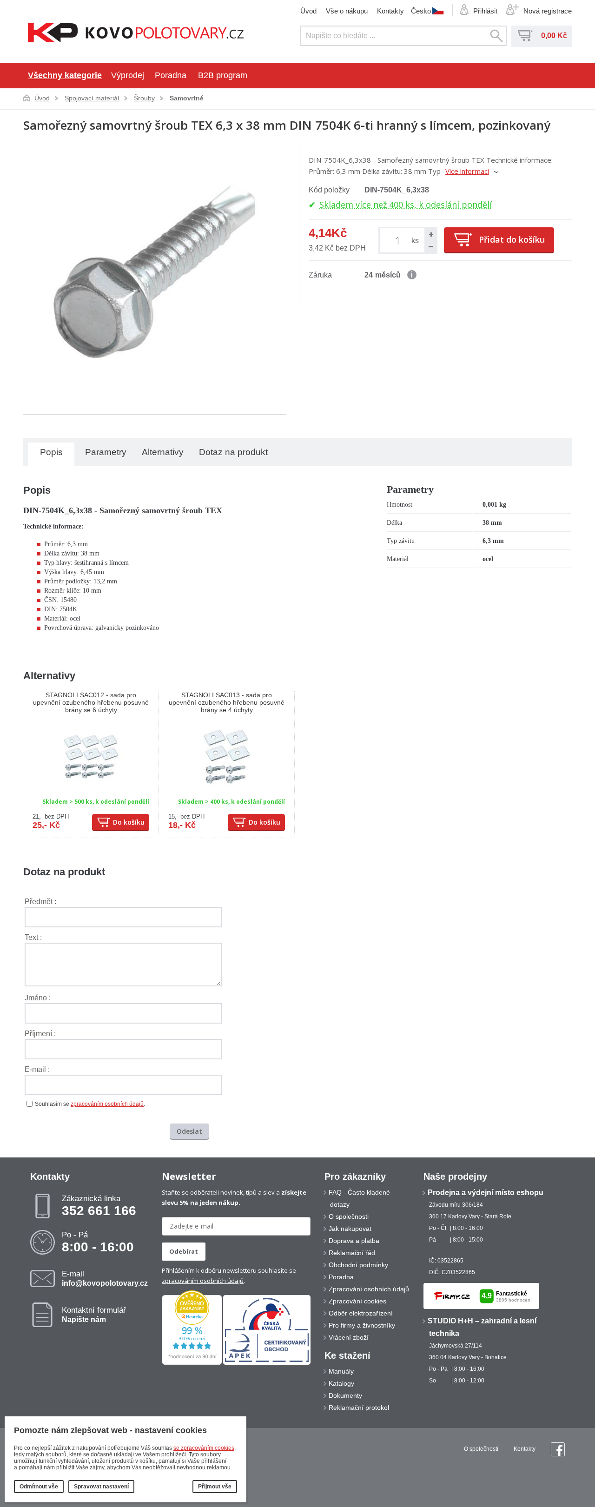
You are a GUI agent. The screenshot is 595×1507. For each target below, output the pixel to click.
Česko (421, 10)
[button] (430, 234)
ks (415, 241)
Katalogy (341, 1383)
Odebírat (183, 1251)
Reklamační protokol (359, 1407)
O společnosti (349, 1216)
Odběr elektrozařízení (361, 1313)
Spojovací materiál (92, 98)
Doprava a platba (354, 1240)
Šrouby (144, 98)
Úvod (308, 11)
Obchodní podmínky (358, 1265)
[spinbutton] (399, 240)
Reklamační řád (352, 1252)
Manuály (341, 1371)
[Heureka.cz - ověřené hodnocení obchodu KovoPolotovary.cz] (192, 1363)
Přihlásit (485, 11)
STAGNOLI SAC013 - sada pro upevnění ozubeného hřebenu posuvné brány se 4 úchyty (226, 702)
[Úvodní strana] (136, 33)
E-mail (105, 1278)
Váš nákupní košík (525, 36)
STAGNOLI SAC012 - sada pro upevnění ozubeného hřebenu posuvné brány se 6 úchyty (91, 702)
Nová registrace (547, 11)
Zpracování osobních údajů (369, 1289)
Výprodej (127, 75)
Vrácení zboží (349, 1337)
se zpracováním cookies (203, 1448)
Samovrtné (187, 98)
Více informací (467, 171)
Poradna (170, 75)
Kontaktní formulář (94, 1314)
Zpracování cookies (357, 1301)
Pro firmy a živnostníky (362, 1325)
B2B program (222, 75)
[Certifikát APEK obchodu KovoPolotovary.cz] (267, 1363)
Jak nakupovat (350, 1228)
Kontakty (390, 11)
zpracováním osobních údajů (107, 1104)
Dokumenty (345, 1395)
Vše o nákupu (347, 11)
